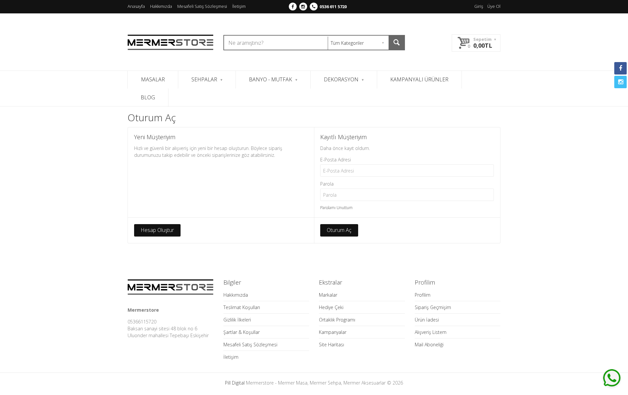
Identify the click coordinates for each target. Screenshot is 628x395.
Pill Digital (235, 383)
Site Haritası (331, 344)
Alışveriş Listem (430, 332)
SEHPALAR (204, 79)
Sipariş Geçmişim (433, 307)
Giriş (478, 6)
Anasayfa (136, 6)
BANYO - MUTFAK (270, 79)
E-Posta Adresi (335, 159)
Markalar (328, 295)
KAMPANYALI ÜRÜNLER (419, 79)
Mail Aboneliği (429, 344)
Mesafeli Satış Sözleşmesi (202, 6)
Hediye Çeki (331, 307)
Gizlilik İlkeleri (237, 320)
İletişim (239, 6)
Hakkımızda (161, 6)
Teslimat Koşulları (241, 307)
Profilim (422, 295)
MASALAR (153, 79)
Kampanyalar (332, 332)
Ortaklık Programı (337, 320)
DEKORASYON (341, 79)
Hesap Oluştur (157, 230)
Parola (327, 184)
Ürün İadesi (427, 320)
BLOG (148, 97)
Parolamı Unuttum (336, 207)
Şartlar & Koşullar (241, 332)
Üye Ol (493, 6)
